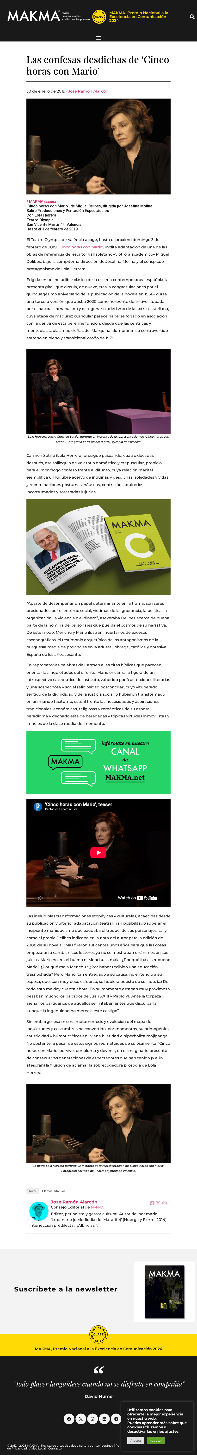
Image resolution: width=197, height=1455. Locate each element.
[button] (192, 17)
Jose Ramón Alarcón (88, 91)
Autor (32, 1191)
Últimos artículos (54, 1191)
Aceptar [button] (156, 1440)
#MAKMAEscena (41, 201)
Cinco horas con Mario (81, 247)
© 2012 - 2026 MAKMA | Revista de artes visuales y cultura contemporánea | (61, 1445)
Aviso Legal (37, 1448)
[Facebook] (152, 1203)
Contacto (55, 1448)
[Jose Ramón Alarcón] (39, 1211)
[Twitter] (158, 1203)
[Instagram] (164, 1203)
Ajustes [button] (136, 1440)
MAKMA (97, 1207)
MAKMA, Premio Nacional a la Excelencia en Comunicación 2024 (138, 17)
